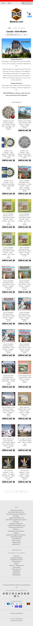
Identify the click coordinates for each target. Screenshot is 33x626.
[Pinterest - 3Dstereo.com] (13, 594)
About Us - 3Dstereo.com (16, 565)
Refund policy (16, 575)
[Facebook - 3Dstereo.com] (7, 594)
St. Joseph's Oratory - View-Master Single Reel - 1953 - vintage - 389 (24, 441)
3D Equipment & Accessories (16, 531)
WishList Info (16, 573)
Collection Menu (16, 102)
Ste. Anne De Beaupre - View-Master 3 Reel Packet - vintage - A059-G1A (24, 474)
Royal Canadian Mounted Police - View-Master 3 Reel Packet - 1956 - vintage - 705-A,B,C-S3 (8, 218)
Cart (27, 3)
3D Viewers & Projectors (16, 523)
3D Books (16, 533)
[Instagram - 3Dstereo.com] (10, 594)
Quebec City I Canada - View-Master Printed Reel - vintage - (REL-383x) (24, 153)
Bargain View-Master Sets (16, 518)
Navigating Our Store (16, 559)
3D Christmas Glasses (16, 510)
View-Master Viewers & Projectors (16, 514)
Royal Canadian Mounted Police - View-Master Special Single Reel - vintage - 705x (8, 379)
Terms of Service (16, 569)
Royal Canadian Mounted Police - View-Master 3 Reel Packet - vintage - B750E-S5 (24, 316)
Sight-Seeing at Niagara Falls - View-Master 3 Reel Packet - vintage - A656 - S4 (24, 410)
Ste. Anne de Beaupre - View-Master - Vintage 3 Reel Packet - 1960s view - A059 (8, 474)
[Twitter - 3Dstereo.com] (4, 594)
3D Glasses (16, 521)
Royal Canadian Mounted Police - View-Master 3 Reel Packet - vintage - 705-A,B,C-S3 (24, 251)
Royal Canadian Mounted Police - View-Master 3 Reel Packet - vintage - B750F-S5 (8, 347)
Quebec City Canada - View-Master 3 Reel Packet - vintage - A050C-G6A (24, 123)
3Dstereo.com (19, 618)
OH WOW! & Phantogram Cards (16, 525)
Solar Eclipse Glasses (16, 537)
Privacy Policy (16, 567)
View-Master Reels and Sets (16, 512)
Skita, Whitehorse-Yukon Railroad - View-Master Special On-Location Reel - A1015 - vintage (8, 442)
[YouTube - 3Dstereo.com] (19, 594)
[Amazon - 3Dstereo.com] (18, 596)
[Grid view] (25, 35)
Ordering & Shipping (16, 558)
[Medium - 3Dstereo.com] (15, 596)
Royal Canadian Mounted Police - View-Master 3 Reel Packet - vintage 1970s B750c (24, 347)
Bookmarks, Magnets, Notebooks (16, 535)
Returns (16, 563)
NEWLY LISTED (16, 542)
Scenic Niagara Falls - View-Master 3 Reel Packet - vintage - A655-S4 (24, 378)
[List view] (26, 35)
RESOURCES (16, 571)
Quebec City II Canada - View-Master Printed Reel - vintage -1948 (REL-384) (8, 184)
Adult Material (16, 538)
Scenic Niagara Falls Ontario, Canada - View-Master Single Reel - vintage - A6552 (8, 410)
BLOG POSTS (16, 544)
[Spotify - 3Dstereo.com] (25, 594)
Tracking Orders (16, 561)
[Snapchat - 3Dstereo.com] (22, 594)
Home (9, 28)
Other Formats (16, 540)
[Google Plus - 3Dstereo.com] (28, 594)
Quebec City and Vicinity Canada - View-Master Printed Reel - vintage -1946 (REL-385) (8, 124)
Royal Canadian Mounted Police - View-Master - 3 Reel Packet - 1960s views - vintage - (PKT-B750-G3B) (24, 185)
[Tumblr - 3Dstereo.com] (16, 594)
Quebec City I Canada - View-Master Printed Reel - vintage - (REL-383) (8, 153)
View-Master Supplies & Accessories (16, 519)
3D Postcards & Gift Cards (16, 527)
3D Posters (16, 529)
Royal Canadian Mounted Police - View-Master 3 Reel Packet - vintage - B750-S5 (24, 284)
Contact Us (16, 556)
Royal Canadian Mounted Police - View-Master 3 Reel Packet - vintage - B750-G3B (8, 284)
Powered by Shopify (16, 620)
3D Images (16, 516)
